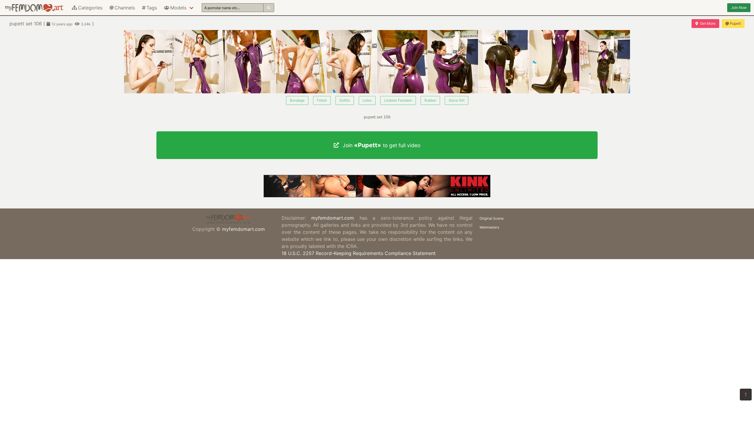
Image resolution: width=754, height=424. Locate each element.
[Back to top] (746, 394)
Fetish (322, 100)
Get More (707, 23)
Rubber (430, 100)
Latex (367, 100)
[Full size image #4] (352, 61)
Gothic (344, 100)
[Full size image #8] (554, 61)
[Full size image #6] (453, 61)
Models (178, 8)
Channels (125, 8)
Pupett (735, 23)
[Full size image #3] (301, 61)
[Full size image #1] (200, 61)
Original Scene (491, 218)
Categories (90, 8)
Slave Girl (456, 100)
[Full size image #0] (149, 61)
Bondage (297, 100)
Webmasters (489, 227)
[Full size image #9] (605, 61)
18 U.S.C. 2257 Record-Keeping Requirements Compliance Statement (359, 253)
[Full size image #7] (504, 61)
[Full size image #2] (250, 61)
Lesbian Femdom (398, 100)
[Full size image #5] (402, 61)
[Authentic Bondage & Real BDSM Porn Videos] (377, 195)
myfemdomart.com (243, 229)
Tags (151, 8)
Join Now (739, 7)
